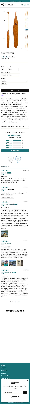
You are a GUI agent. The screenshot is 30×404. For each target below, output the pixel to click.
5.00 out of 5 (18, 135)
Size (2, 66)
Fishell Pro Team (5, 375)
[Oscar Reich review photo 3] (20, 262)
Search (3, 365)
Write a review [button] (15, 150)
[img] (5, 170)
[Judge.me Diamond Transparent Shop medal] (18, 159)
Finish (3, 78)
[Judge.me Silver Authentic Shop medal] (11, 159)
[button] (5, 57)
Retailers (3, 373)
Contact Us (4, 370)
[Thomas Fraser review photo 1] (4, 233)
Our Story (3, 368)
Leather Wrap (5, 72)
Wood (9, 66)
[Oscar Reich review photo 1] (4, 262)
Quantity (4, 83)
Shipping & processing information (12, 126)
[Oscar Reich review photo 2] (12, 262)
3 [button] (15, 302)
